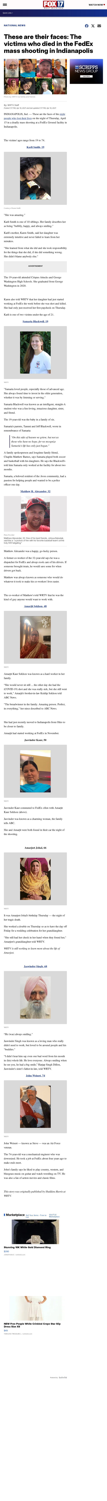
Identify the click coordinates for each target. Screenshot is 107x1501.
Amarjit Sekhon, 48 (35, 606)
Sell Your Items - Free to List (36, 1216)
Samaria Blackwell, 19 (35, 321)
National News (14, 25)
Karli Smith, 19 (35, 147)
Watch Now (96, 4)
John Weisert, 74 (35, 1075)
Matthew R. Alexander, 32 (35, 491)
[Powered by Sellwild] (63, 1377)
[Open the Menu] (4, 4)
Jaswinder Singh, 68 (35, 966)
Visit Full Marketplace (54, 1216)
